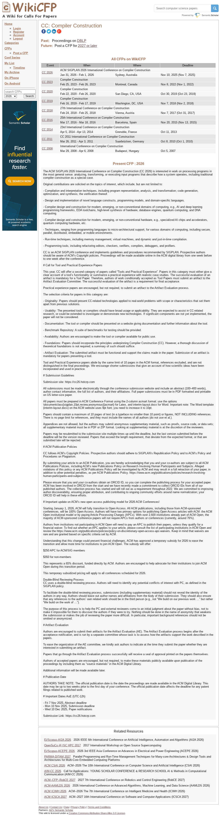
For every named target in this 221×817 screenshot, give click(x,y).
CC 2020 (47, 91)
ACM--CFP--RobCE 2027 (59, 780)
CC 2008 (47, 148)
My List (9, 63)
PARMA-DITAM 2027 (57, 756)
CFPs (8, 48)
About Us (43, 807)
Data (66, 807)
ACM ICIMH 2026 (55, 791)
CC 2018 (47, 110)
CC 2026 (47, 72)
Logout (18, 38)
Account (18, 35)
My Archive (12, 72)
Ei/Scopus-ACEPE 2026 (59, 751)
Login (17, 28)
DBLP (81, 41)
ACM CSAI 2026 (54, 765)
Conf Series (12, 57)
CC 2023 (47, 82)
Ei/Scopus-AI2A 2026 (57, 739)
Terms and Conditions (99, 807)
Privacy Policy (78, 807)
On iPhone (12, 78)
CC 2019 (47, 101)
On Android (12, 83)
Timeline (19, 67)
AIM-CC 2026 (52, 771)
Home (8, 23)
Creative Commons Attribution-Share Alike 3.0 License (97, 813)
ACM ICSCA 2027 (55, 796)
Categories (12, 43)
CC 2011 (47, 139)
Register (18, 31)
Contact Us (56, 807)
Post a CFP (20, 53)
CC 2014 (47, 129)
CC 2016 (47, 120)
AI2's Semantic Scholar (61, 810)
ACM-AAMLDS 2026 (57, 785)
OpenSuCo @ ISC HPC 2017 (62, 745)
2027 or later (87, 46)
